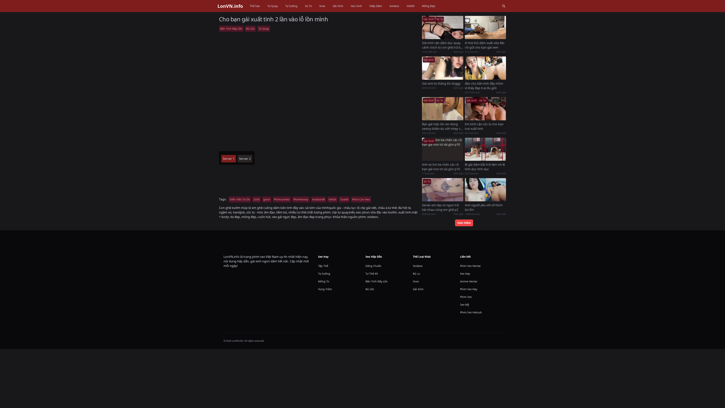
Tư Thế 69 (372, 273)
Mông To (323, 281)
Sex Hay (465, 273)
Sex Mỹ (464, 304)
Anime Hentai (468, 281)
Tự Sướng (291, 6)
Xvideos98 (318, 199)
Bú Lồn (250, 28)
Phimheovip (300, 199)
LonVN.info (230, 6)
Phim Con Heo (361, 199)
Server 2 (245, 159)
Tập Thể (323, 266)
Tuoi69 (344, 199)
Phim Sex (466, 297)
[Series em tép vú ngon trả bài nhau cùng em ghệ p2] (442, 189)
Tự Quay (272, 6)
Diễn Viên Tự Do (240, 199)
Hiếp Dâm (375, 6)
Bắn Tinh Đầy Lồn (231, 28)
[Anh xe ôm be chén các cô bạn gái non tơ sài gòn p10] (442, 149)
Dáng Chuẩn (373, 266)
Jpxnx (266, 199)
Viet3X (332, 199)
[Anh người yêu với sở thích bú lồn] (485, 189)
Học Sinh (356, 6)
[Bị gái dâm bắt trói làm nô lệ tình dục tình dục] (485, 149)
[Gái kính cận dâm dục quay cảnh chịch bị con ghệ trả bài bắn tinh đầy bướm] (442, 27)
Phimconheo (282, 199)
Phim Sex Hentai (470, 266)
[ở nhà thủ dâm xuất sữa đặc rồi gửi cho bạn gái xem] (485, 27)
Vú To (308, 6)
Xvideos (394, 6)
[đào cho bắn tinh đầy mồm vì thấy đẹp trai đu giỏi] (485, 68)
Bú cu (416, 273)
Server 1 (228, 159)
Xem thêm (464, 223)
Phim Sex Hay (468, 289)
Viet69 (410, 6)
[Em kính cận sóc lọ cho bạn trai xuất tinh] (485, 108)
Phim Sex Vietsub (471, 312)
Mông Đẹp (428, 6)
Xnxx (322, 6)
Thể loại (255, 6)
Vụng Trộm (325, 289)
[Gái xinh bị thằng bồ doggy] (442, 68)
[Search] (504, 6)
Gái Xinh (338, 6)
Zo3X (257, 199)
